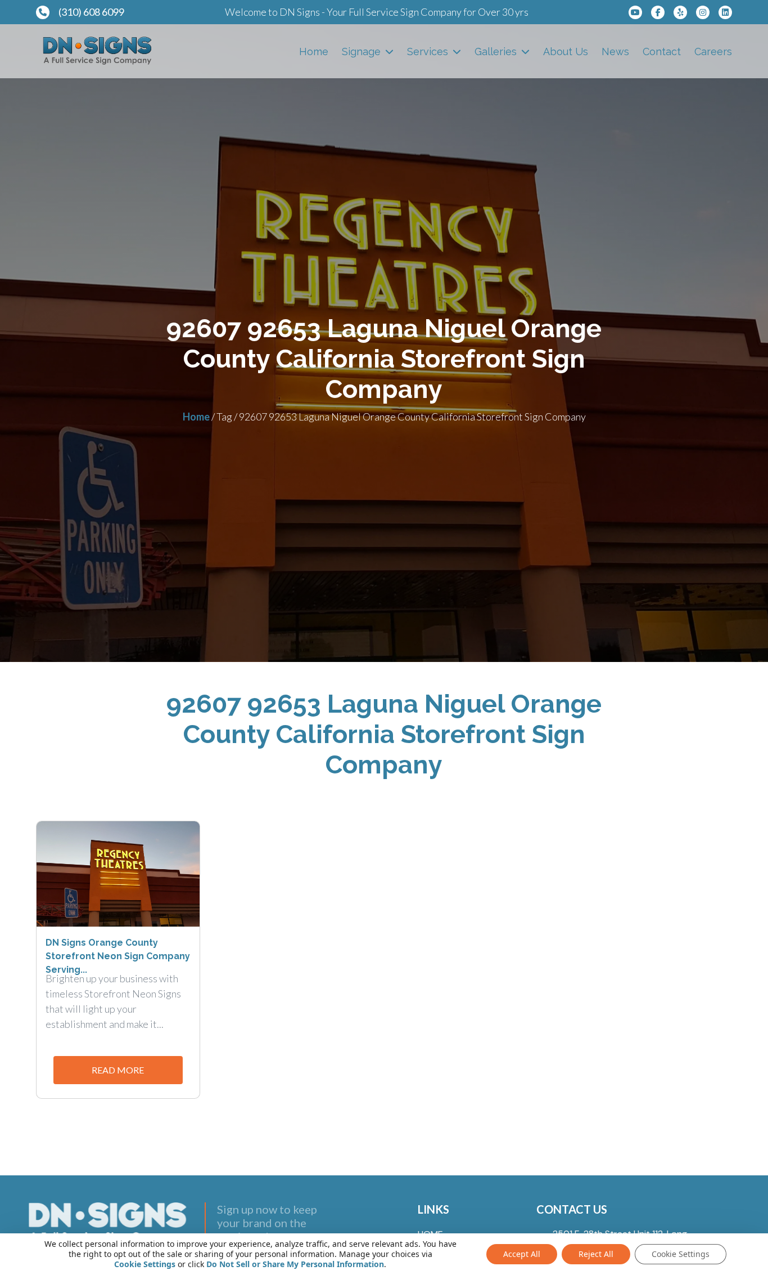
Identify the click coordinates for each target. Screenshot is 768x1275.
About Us (565, 51)
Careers (713, 51)
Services (427, 51)
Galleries (496, 51)
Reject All (596, 1254)
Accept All (521, 1254)
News (615, 51)
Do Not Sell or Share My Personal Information (295, 1264)
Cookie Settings (144, 1264)
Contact (662, 51)
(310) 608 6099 (91, 12)
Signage (361, 51)
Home (313, 51)
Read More (118, 1069)
